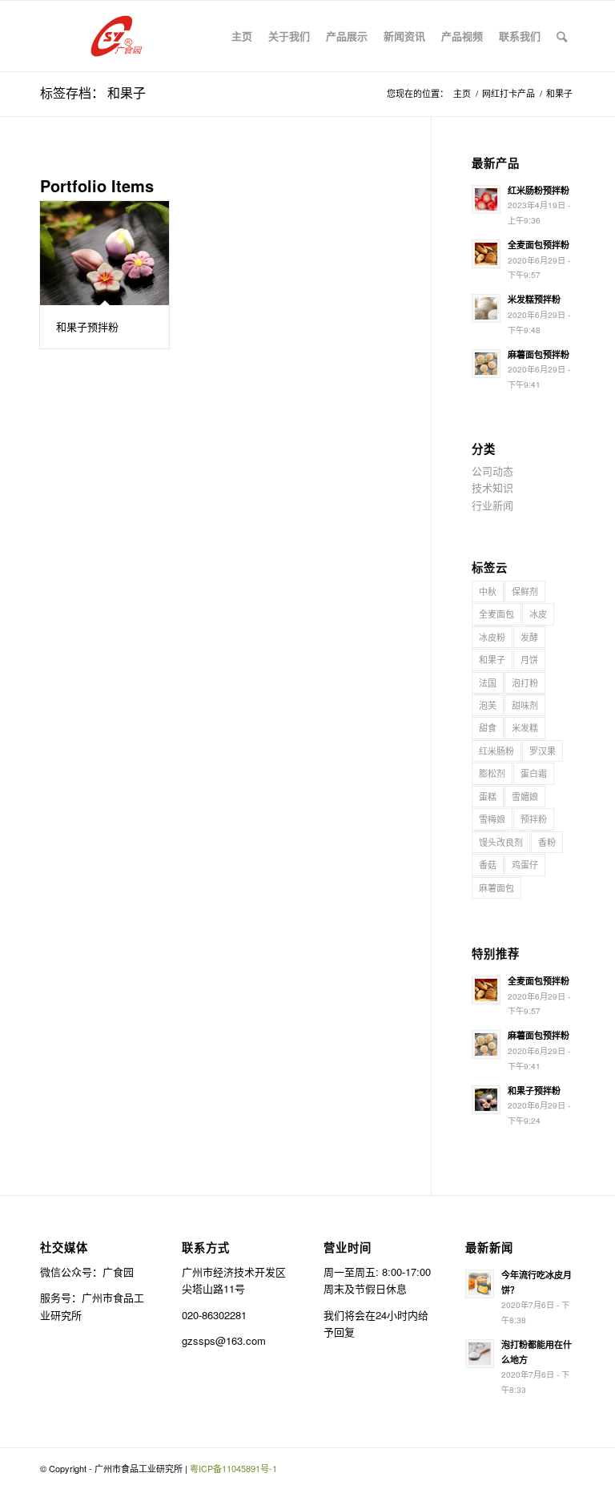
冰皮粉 (492, 636)
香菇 (487, 864)
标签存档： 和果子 (93, 92)
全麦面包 (496, 613)
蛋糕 (487, 796)
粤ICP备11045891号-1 (233, 1468)
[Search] (562, 36)
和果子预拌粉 (87, 326)
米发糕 (525, 727)
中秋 (487, 591)
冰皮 (538, 613)
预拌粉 (534, 818)
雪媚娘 (525, 796)
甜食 (487, 727)
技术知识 (492, 487)
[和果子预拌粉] (104, 253)
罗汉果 (542, 750)
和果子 (492, 659)
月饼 (529, 659)
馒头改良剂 (501, 841)
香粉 (547, 841)
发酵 (529, 636)
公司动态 (492, 470)
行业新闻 (492, 505)
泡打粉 (525, 682)
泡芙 (487, 704)
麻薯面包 (496, 887)
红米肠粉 (496, 750)
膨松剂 (492, 773)
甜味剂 (525, 704)
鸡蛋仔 (525, 864)
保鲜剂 (525, 591)
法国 (487, 682)
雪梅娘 (492, 818)
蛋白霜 (534, 773)
